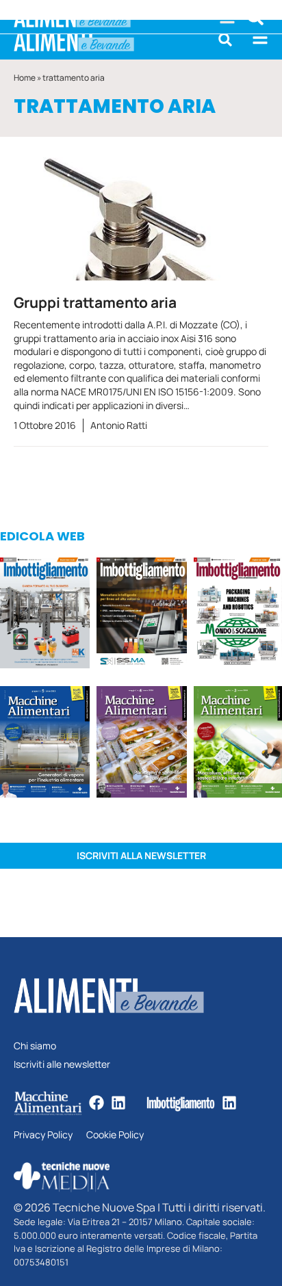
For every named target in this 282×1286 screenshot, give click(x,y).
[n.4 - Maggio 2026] (141, 615)
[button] (225, 40)
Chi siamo (35, 1046)
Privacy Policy (43, 1135)
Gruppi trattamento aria (95, 302)
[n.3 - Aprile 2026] (238, 615)
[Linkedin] (118, 1102)
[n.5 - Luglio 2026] (45, 615)
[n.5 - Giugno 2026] (45, 744)
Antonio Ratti (118, 425)
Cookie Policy (115, 1135)
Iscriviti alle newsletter (62, 1065)
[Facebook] (96, 1102)
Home (25, 77)
